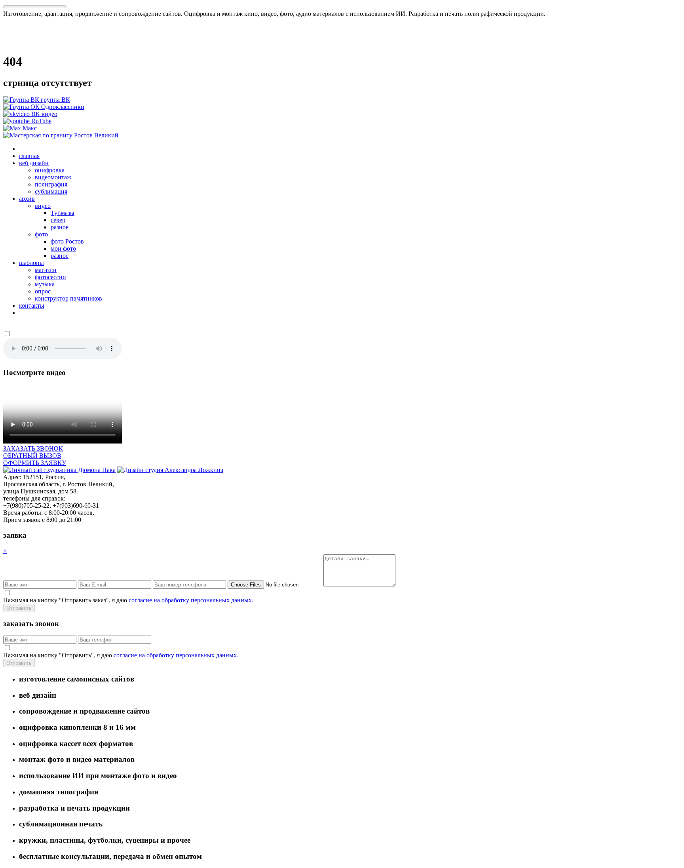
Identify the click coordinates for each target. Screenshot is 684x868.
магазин (46, 269)
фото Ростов (67, 241)
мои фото (63, 248)
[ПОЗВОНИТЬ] (60, 135)
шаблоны (31, 262)
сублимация (51, 191)
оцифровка (50, 170)
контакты (31, 305)
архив (27, 198)
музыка (45, 284)
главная (29, 155)
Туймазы (62, 212)
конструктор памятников (68, 298)
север (58, 220)
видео (43, 205)
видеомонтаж (53, 177)
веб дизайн (34, 163)
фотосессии (50, 277)
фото (41, 234)
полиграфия (51, 184)
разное (59, 227)
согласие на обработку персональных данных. (191, 600)
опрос (43, 291)
